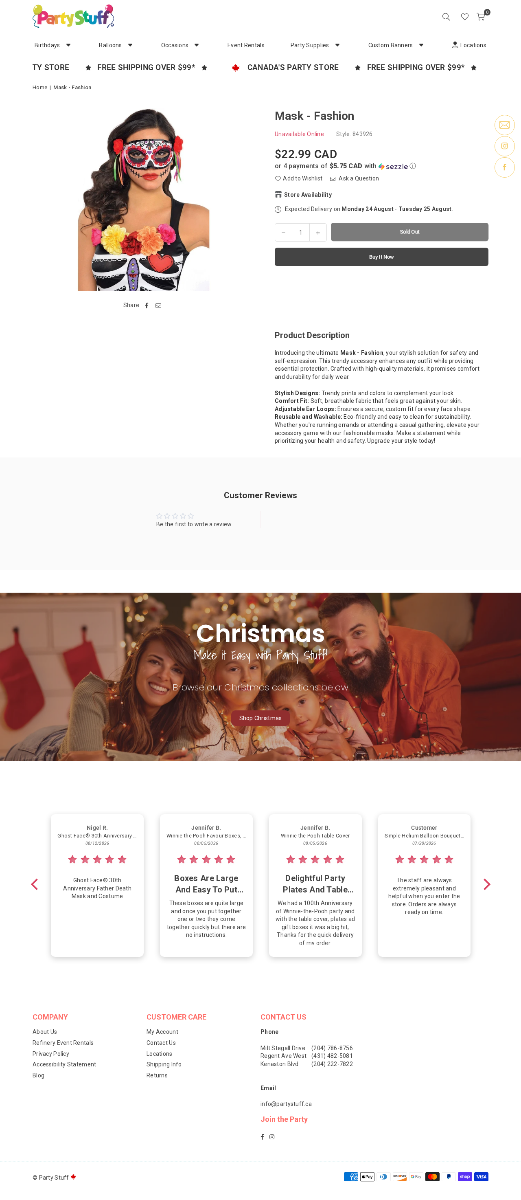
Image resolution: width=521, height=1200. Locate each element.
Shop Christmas (260, 718)
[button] (480, 16)
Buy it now (381, 256)
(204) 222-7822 (332, 1064)
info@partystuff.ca (286, 1104)
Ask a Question (358, 178)
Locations (160, 1054)
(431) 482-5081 (332, 1056)
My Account (162, 1032)
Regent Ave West (283, 1056)
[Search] (446, 16)
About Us (45, 1032)
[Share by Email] (158, 305)
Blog (38, 1075)
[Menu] (453, 16)
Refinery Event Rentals (63, 1043)
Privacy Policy (51, 1054)
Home (40, 87)
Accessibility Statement (64, 1064)
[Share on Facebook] (147, 305)
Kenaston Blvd (279, 1064)
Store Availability (308, 194)
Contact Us (161, 1043)
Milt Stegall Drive (282, 1048)
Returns (157, 1075)
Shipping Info (164, 1064)
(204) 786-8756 (332, 1048)
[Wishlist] (465, 16)
